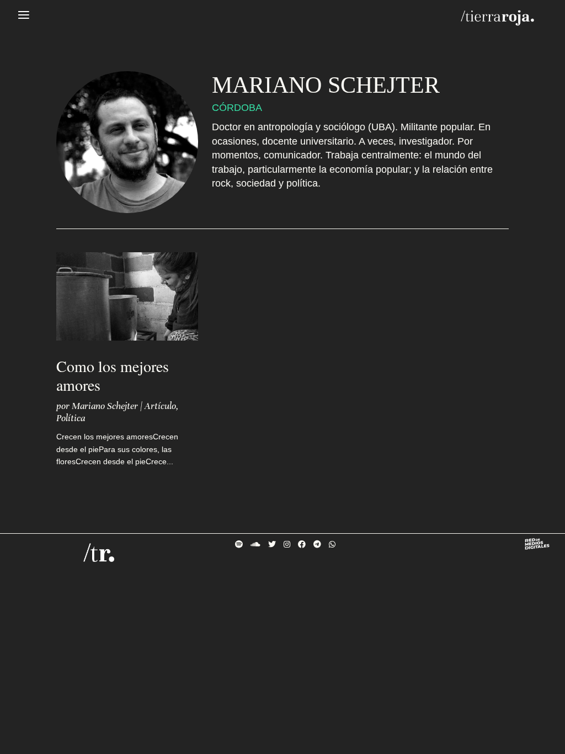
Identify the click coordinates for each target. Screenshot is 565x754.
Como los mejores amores (112, 375)
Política (70, 418)
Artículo (160, 406)
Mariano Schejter (105, 406)
